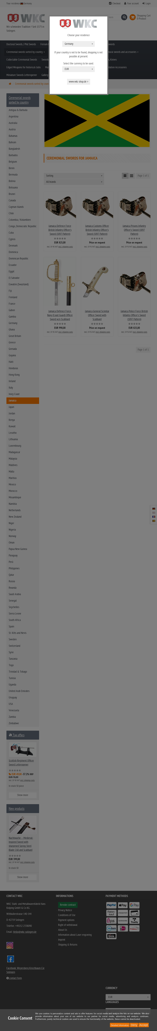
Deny (134, 1025)
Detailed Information (120, 1025)
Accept (143, 1025)
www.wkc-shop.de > (78, 81)
